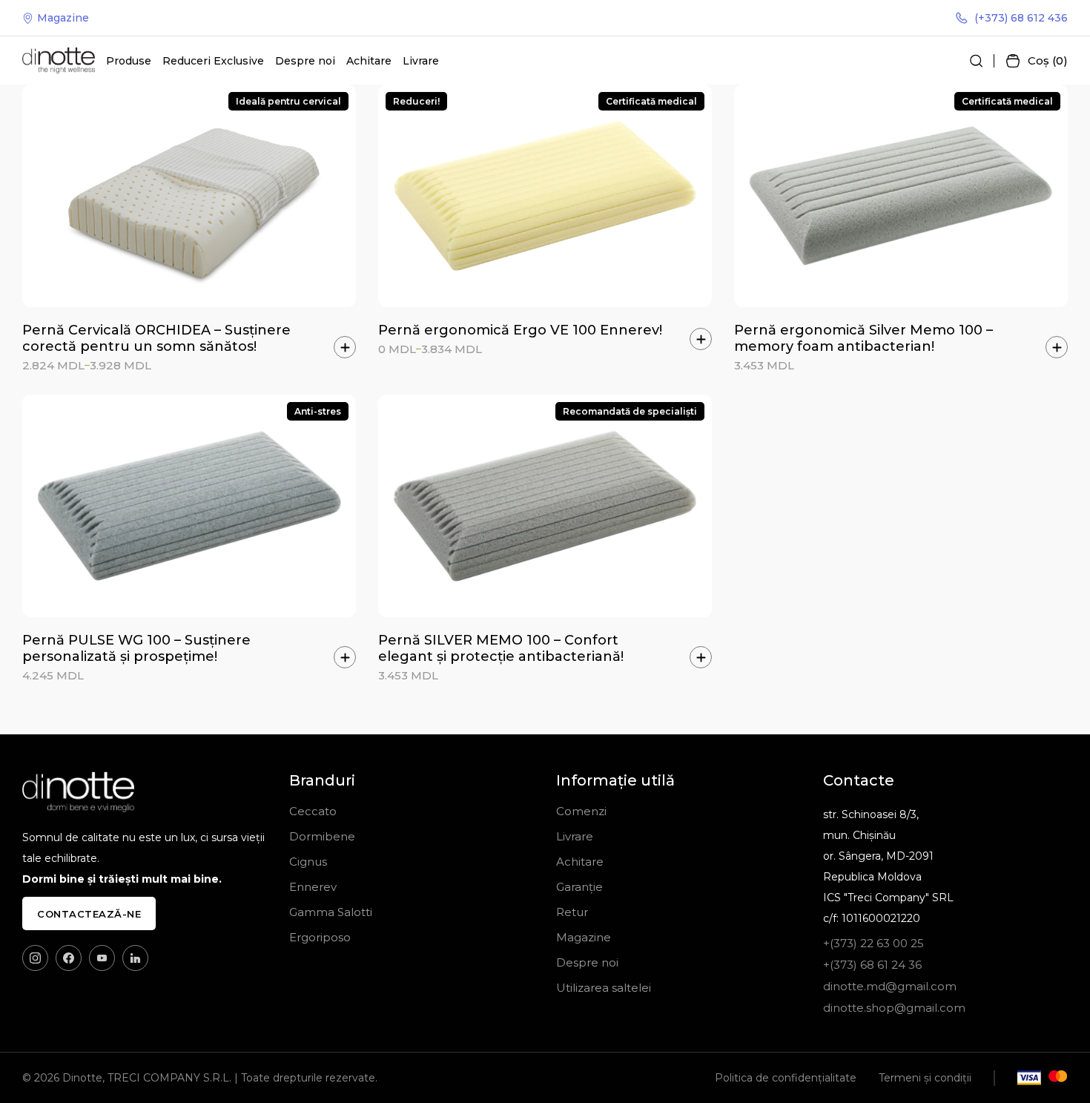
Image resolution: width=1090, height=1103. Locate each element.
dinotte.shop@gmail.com (894, 1008)
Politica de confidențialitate (785, 1077)
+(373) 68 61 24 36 (872, 965)
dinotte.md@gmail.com (890, 986)
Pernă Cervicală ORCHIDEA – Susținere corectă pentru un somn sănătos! (156, 338)
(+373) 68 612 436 (1021, 17)
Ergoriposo (320, 937)
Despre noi (305, 61)
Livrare (421, 61)
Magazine (63, 17)
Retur (572, 912)
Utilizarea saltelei (603, 988)
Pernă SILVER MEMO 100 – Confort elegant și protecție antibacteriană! (501, 648)
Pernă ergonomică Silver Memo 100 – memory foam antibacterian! (863, 338)
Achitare (369, 61)
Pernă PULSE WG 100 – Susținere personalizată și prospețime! (136, 648)
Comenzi (581, 811)
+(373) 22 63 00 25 (873, 943)
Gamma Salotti (330, 912)
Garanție (579, 887)
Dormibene (322, 836)
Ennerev (313, 887)
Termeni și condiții (925, 1077)
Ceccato (313, 811)
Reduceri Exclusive (213, 61)
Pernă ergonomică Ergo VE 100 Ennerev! (520, 330)
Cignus (308, 862)
